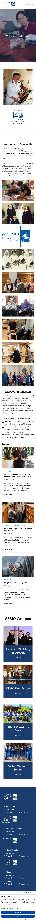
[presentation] (18, 457)
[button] (18, 190)
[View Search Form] (23, 4)
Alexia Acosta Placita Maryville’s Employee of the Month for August (18, 475)
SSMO (23, 525)
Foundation (8, 525)
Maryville (7, 471)
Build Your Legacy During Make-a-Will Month (18, 529)
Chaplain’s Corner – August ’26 (16, 583)
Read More (9, 495)
